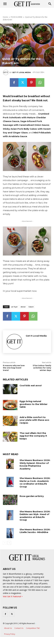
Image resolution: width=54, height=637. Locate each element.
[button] (50, 4)
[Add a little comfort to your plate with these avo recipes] (10, 421)
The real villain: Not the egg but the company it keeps (33, 436)
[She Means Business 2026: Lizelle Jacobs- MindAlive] (10, 533)
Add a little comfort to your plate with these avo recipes (34, 420)
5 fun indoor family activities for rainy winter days (42, 367)
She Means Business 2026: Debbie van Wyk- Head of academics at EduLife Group (35, 515)
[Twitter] (22, 82)
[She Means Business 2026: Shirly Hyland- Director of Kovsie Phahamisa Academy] (10, 464)
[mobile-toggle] (5, 4)
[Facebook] (14, 82)
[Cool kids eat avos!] (10, 389)
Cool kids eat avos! (31, 385)
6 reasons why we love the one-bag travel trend (14, 367)
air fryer (14, 307)
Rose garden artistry (32, 496)
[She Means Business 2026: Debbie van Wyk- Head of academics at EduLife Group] (10, 515)
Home (5, 17)
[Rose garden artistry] (10, 500)
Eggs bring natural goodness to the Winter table (34, 404)
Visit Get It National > (13, 596)
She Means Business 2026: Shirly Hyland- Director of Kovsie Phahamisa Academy (35, 464)
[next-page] (9, 543)
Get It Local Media (21, 72)
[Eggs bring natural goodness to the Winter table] (10, 405)
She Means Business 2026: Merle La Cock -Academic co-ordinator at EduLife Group (35, 482)
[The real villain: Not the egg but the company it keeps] (10, 437)
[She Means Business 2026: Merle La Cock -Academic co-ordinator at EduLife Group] (10, 482)
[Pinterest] (31, 82)
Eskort (31, 307)
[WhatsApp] (40, 82)
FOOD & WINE (16, 17)
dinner (23, 307)
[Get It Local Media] (6, 72)
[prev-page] (4, 543)
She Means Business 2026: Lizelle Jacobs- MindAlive (35, 531)
